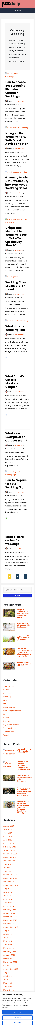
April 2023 (7, 944)
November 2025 (10, 857)
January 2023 (9, 955)
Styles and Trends (11, 724)
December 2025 (10, 854)
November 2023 (10, 920)
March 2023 (8, 948)
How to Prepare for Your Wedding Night (16, 483)
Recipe (6, 717)
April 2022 (7, 986)
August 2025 (8, 864)
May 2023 (7, 941)
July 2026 (7, 829)
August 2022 (8, 972)
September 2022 (10, 969)
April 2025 (7, 871)
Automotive (8, 686)
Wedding (7, 735)
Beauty (6, 690)
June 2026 (7, 833)
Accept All (17, 1012)
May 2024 (7, 899)
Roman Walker (19, 101)
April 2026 (7, 840)
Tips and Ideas (9, 728)
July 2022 (7, 976)
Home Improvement (12, 710)
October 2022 (9, 965)
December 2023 (10, 916)
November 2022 (10, 962)
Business (7, 693)
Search (17, 595)
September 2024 (10, 885)
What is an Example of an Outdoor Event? (16, 437)
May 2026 (7, 836)
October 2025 (9, 861)
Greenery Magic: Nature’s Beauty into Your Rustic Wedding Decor (16, 183)
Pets (5, 714)
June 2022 (7, 979)
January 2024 (9, 913)
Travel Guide (8, 731)
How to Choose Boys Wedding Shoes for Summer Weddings (15, 89)
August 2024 (8, 889)
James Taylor (19, 193)
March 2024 (8, 906)
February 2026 (9, 847)
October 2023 (9, 923)
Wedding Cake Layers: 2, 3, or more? (15, 285)
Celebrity (7, 696)
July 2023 (7, 934)
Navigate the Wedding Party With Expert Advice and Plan (16, 138)
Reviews (6, 721)
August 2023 (8, 930)
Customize (17, 1018)
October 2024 (9, 882)
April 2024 (7, 902)
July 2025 (7, 868)
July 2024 (7, 892)
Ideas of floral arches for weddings (15, 540)
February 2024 (9, 909)
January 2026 (9, 850)
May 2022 (7, 983)
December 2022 (10, 958)
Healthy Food (9, 707)
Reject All (17, 1023)
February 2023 (9, 951)
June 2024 (7, 896)
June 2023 (7, 937)
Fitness (6, 703)
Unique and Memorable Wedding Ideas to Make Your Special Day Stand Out (16, 236)
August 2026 (8, 826)
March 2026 (8, 843)
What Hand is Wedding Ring (15, 328)
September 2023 (10, 927)
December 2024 (10, 875)
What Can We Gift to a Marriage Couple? (14, 381)
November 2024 (10, 878)
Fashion (6, 700)
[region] (17, 1009)
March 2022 (8, 990)
